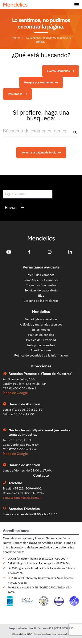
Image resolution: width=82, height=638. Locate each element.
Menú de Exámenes (41, 275)
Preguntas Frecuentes (41, 285)
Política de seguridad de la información (41, 355)
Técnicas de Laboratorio (41, 290)
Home (16, 37)
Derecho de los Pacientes (41, 301)
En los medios (41, 329)
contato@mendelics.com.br (22, 497)
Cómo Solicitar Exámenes (41, 280)
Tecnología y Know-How (41, 319)
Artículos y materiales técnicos (41, 324)
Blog (41, 295)
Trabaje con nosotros (41, 345)
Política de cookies (41, 335)
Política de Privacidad (41, 340)
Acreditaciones (41, 350)
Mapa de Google (15, 393)
